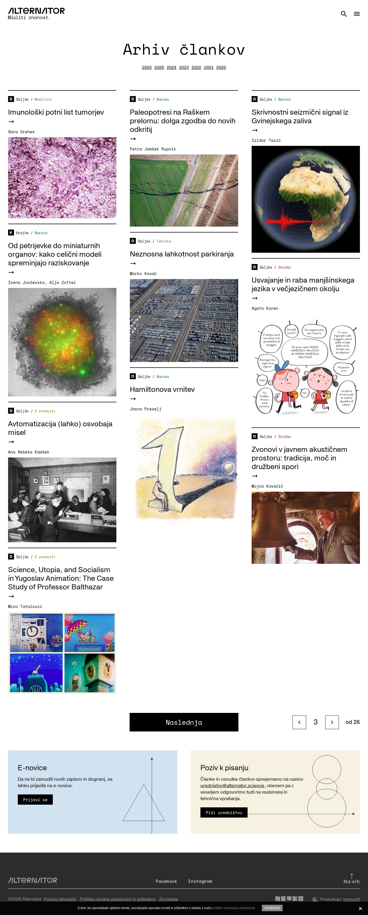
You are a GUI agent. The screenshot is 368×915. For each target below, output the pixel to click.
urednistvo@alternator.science (232, 786)
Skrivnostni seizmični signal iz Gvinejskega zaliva (300, 116)
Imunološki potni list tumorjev (56, 112)
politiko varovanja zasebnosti (233, 908)
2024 (171, 67)
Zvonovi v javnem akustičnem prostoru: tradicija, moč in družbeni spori (300, 458)
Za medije (168, 899)
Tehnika (164, 241)
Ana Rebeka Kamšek (28, 452)
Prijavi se (35, 800)
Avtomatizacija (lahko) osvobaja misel (60, 428)
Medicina (43, 99)
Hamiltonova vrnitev (162, 390)
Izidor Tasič (266, 140)
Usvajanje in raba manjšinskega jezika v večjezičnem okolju (303, 284)
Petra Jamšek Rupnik (153, 149)
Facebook (166, 881)
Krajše (22, 232)
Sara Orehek (21, 132)
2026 (147, 67)
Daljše (22, 99)
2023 (184, 67)
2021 (209, 67)
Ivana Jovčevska (26, 282)
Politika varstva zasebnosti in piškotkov (118, 899)
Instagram (200, 881)
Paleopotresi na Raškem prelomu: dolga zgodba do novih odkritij (182, 121)
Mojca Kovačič (267, 486)
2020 (221, 67)
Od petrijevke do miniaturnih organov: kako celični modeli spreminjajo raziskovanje (55, 254)
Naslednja (184, 722)
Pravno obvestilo (60, 899)
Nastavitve (272, 908)
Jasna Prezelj (145, 409)
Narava (163, 99)
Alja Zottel (62, 282)
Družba (284, 267)
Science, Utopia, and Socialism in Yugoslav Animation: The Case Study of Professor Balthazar (61, 578)
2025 (159, 67)
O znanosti (45, 411)
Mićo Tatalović (25, 606)
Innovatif (351, 900)
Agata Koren (265, 308)
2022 (196, 67)
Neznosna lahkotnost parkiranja (182, 254)
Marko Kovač (143, 273)
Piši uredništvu (224, 812)
